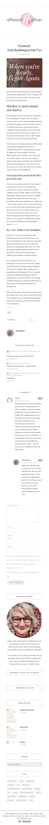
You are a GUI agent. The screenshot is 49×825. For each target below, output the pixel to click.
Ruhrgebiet (23, 796)
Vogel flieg (11, 378)
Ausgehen (11, 785)
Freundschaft (27, 788)
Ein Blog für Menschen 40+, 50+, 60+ (20, 356)
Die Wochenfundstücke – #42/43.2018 (21, 366)
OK (20, 821)
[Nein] (46, 818)
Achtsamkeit (12, 781)
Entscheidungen (13, 788)
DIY (18, 785)
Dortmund (26, 785)
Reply (40, 398)
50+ (24, 41)
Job (9, 312)
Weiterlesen (26, 821)
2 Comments (11, 320)
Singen (32, 796)
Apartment (29, 781)
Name (9, 527)
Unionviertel (21, 800)
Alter (21, 781)
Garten (37, 788)
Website (9, 547)
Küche (15, 792)
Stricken (11, 800)
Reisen (38, 792)
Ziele (31, 800)
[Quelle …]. (16, 224)
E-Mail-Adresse (10, 536)
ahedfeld (20, 330)
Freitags (22, 742)
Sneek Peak (24, 727)
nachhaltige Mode (26, 792)
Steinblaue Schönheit (27, 710)
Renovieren (12, 796)
